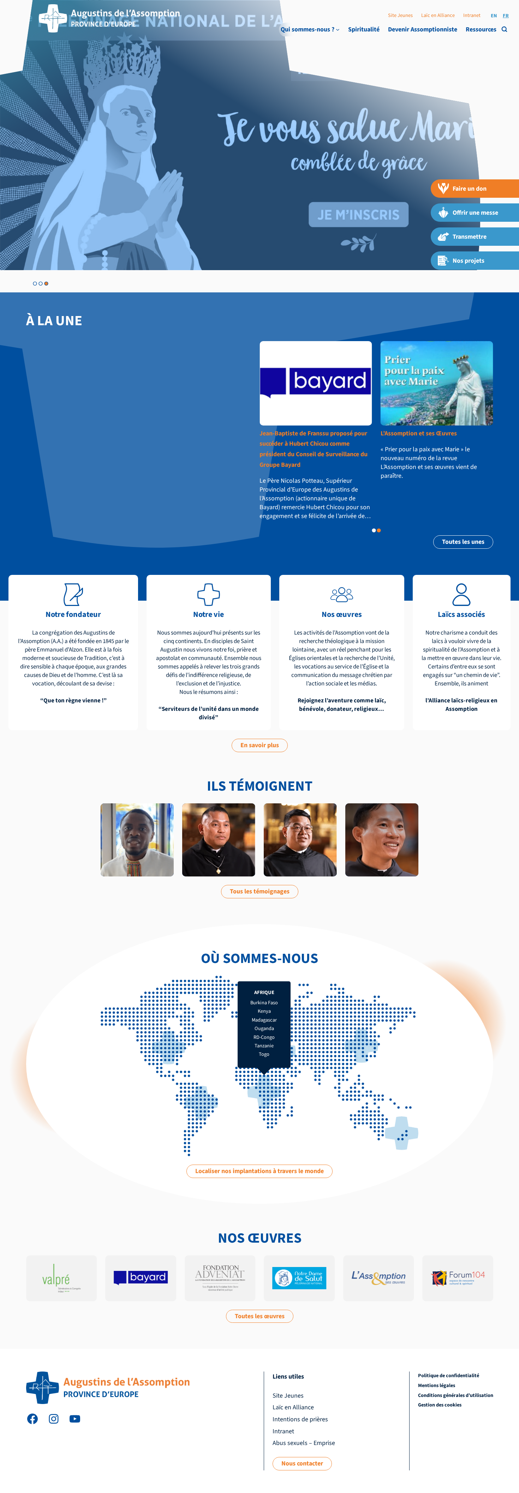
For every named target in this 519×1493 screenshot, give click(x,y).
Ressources (481, 29)
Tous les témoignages (260, 891)
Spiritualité (364, 29)
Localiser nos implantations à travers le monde (259, 1171)
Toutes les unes (463, 541)
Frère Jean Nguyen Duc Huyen (296, 818)
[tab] (35, 283)
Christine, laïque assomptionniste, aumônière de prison (380, 821)
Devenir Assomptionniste (422, 29)
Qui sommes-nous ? (307, 29)
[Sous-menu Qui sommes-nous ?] (338, 29)
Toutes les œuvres (260, 1316)
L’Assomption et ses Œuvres (298, 433)
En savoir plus (259, 745)
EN (494, 15)
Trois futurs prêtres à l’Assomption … (432, 433)
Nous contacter (302, 1463)
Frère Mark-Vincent (137, 814)
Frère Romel (218, 814)
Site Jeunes (400, 15)
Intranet (472, 15)
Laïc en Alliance (438, 15)
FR (506, 15)
